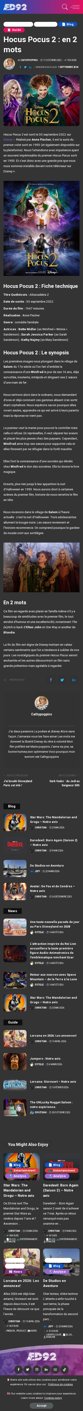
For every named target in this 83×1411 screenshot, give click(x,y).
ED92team (40, 1112)
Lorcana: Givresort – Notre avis (53, 1081)
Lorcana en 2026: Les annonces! (53, 1035)
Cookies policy (53, 1397)
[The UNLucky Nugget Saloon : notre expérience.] (15, 1107)
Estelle (39, 932)
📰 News (15, 1271)
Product (15, 1266)
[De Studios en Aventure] (15, 868)
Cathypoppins (29, 60)
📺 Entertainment (22, 1170)
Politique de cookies (60, 1384)
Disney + (9, 139)
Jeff (37, 871)
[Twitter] (25, 67)
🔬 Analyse (17, 1176)
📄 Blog (68, 24)
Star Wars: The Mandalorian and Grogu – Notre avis (18, 1190)
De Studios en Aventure (47, 865)
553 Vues (13, 1326)
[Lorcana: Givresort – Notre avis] (15, 1084)
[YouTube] (55, 1369)
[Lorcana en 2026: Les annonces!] (15, 1038)
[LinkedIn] (46, 1369)
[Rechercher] (64, 7)
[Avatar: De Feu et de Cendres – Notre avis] (15, 891)
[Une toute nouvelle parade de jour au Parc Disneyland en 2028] (15, 927)
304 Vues (13, 1236)
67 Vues (53, 1236)
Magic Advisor (18, 24)
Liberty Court (58, 1260)
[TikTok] (64, 1369)
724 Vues (71, 60)
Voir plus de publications (41, 719)
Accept (41, 1405)
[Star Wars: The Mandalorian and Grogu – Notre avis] (15, 822)
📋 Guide (14, 30)
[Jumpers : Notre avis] (15, 1061)
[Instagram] (37, 1369)
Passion (15, 1260)
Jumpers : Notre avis (45, 1058)
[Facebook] (20, 67)
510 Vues (53, 1331)
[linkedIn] (30, 67)
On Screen (46, 24)
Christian (41, 828)
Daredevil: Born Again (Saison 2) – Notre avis (60, 1190)
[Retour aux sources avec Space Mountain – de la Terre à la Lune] (15, 980)
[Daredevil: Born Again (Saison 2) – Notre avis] (15, 845)
